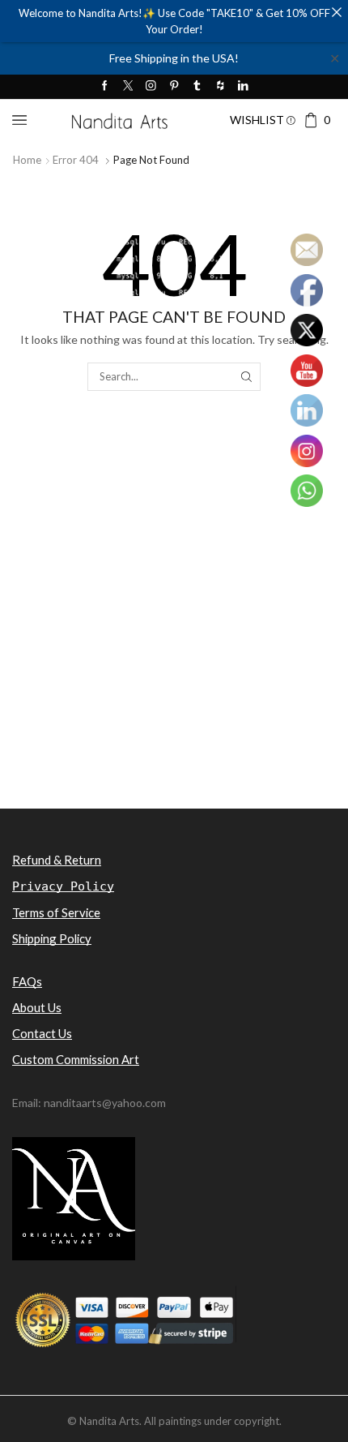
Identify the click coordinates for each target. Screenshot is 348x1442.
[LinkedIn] (243, 86)
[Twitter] (128, 86)
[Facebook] (105, 86)
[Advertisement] (174, 631)
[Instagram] (151, 86)
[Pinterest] (174, 86)
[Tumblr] (197, 86)
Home (27, 159)
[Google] (220, 86)
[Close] (336, 12)
